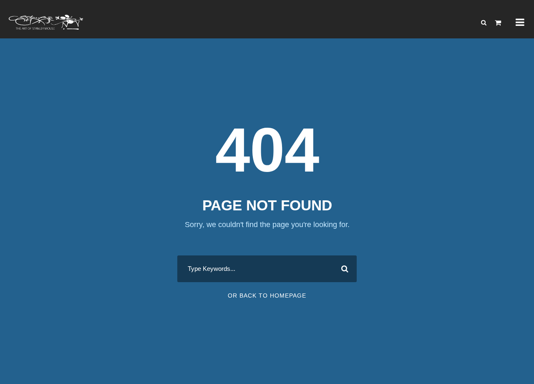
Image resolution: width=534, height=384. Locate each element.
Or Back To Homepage (267, 295)
